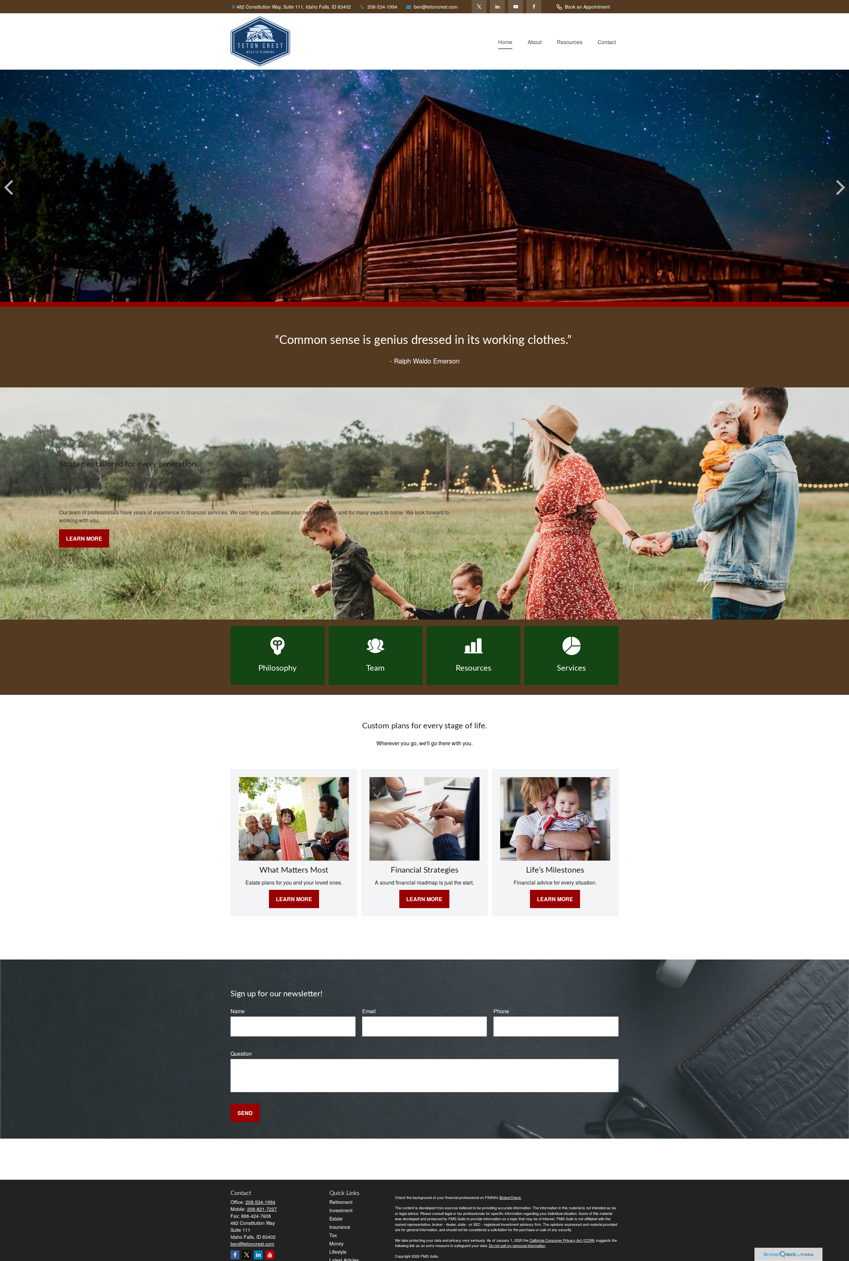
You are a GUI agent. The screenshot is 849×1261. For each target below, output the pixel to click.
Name (237, 1011)
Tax (333, 1235)
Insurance (339, 1227)
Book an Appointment (587, 6)
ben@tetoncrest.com (436, 6)
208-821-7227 (262, 1209)
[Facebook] (533, 6)
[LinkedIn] (497, 6)
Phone (501, 1011)
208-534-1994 (382, 6)
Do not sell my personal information (517, 1245)
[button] (505, 41)
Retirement (341, 1202)
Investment (341, 1210)
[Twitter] (479, 6)
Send (245, 1113)
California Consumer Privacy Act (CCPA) (562, 1240)
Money (336, 1243)
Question (241, 1053)
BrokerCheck (510, 1197)
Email (369, 1011)
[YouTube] (515, 6)
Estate (336, 1218)
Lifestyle (338, 1251)
